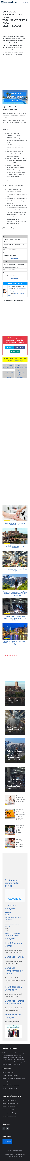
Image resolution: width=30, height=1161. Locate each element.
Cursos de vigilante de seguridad (21, 375)
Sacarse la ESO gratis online (10, 1085)
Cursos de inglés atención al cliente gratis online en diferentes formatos (20, 815)
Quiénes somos (9, 1154)
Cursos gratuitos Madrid (9, 1100)
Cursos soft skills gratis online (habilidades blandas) (20, 829)
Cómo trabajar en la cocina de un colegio (15, 570)
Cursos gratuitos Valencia (9, 1107)
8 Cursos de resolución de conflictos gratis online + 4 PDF (20, 799)
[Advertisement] (15, 73)
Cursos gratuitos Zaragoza (10, 1113)
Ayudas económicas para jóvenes (21, 367)
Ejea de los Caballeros (12, 924)
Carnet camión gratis (8, 1072)
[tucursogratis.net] (9, 2)
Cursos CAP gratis (7, 1082)
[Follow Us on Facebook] (3, 1128)
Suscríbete (7, 1142)
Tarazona (8, 926)
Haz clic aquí (18, 361)
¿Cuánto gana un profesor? (10, 1075)
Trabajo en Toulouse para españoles (15, 547)
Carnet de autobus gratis (9, 1088)
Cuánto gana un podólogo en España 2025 (15, 524)
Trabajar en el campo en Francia (8, 375)
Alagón (7, 915)
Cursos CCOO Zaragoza (12, 933)
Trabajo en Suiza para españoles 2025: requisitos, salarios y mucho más (15, 643)
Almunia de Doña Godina (13, 917)
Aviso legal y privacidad (15, 1156)
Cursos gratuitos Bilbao (9, 1110)
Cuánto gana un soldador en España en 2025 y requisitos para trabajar (15, 618)
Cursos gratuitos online (9, 1116)
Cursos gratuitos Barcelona (10, 1103)
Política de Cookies (20, 1154)
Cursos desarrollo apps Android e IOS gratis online (19, 843)
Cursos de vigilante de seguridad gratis (13, 1078)
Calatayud (8, 919)
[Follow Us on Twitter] (7, 1128)
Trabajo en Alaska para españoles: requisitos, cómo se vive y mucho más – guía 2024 (15, 593)
